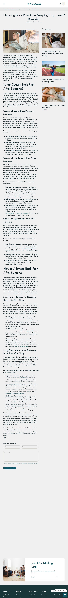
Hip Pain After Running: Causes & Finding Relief (53, 81)
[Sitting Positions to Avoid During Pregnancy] (53, 94)
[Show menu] (4, 4)
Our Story (18, 595)
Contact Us (57, 595)
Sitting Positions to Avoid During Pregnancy (53, 106)
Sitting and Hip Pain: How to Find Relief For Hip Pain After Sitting (52, 54)
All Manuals (32, 595)
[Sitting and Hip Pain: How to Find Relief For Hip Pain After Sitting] (53, 40)
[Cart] (63, 4)
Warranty (43, 595)
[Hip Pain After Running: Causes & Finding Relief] (53, 68)
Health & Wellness (11, 9)
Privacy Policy (27, 463)
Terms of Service (35, 463)
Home (4, 9)
